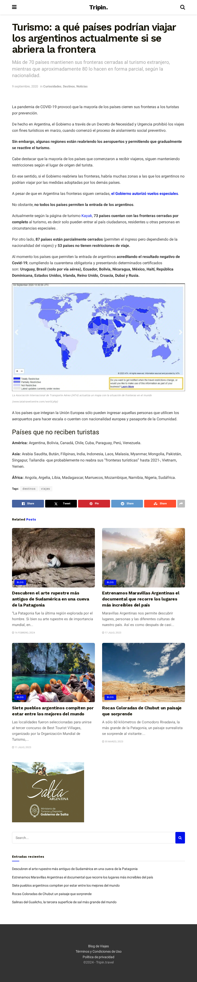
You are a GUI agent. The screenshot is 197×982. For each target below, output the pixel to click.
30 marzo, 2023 (113, 741)
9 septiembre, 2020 (25, 86)
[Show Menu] (14, 7)
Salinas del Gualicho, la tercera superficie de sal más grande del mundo (64, 902)
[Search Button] (182, 7)
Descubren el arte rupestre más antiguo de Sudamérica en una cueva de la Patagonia (50, 598)
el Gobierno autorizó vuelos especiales (144, 193)
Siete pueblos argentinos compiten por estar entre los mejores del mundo (66, 885)
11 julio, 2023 (22, 747)
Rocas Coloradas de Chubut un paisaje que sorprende (52, 894)
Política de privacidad (98, 957)
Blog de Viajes (98, 946)
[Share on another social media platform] (181, 503)
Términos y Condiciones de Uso (99, 952)
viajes (45, 488)
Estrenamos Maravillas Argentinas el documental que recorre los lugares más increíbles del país (140, 598)
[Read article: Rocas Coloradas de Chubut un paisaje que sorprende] (143, 672)
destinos (29, 488)
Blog (20, 582)
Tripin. (98, 7)
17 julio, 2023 (112, 632)
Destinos (69, 86)
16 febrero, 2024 (24, 632)
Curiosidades (52, 86)
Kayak (86, 215)
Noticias (82, 86)
